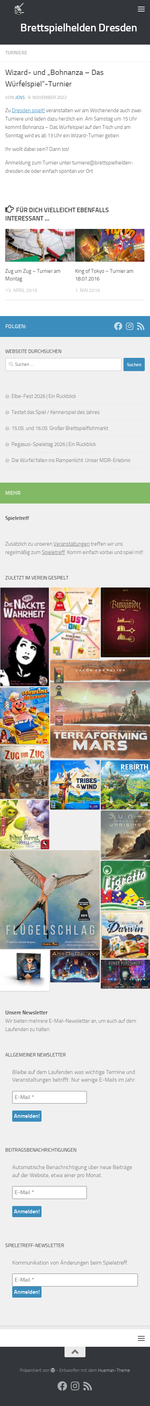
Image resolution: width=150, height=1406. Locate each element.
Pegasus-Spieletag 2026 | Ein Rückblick (54, 444)
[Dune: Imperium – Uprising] (125, 835)
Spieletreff (53, 552)
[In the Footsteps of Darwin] (125, 935)
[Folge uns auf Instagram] (129, 326)
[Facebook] (118, 326)
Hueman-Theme (114, 1370)
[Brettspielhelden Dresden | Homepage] (19, 9)
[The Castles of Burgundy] (125, 622)
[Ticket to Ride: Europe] (24, 772)
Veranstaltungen (71, 544)
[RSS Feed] (140, 326)
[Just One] (74, 623)
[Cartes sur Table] (24, 636)
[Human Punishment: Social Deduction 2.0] (125, 974)
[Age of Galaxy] (74, 966)
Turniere (16, 53)
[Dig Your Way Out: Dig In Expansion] (24, 970)
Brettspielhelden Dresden (78, 27)
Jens (20, 97)
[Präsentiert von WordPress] (53, 1370)
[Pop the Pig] (24, 715)
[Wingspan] (50, 899)
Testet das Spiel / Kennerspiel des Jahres (56, 412)
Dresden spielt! (28, 110)
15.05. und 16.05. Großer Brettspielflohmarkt (60, 428)
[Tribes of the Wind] (74, 784)
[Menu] (141, 8)
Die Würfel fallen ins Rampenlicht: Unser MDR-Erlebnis (71, 460)
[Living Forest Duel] (24, 824)
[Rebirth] (125, 784)
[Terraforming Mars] (100, 709)
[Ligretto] (125, 885)
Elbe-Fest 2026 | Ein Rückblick (44, 396)
